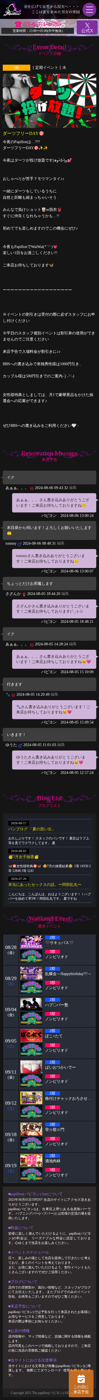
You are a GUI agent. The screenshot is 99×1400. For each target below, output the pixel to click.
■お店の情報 (19, 1331)
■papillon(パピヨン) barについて (35, 1194)
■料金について (21, 1228)
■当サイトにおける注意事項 (32, 1360)
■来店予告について (24, 1306)
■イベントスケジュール (28, 1252)
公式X (87, 30)
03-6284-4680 (42, 24)
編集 (73, 487)
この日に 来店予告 (81, 1389)
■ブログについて (22, 1282)
